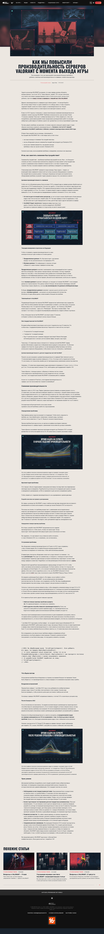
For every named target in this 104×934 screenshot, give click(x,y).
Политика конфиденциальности (37, 913)
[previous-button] (97, 885)
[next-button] (99, 885)
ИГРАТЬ (98, 2)
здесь (74, 560)
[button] (46, 83)
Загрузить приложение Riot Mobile (52, 892)
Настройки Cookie (71, 913)
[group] (52, 867)
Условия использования (56, 913)
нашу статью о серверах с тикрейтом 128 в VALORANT (50, 98)
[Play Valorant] (12, 3)
